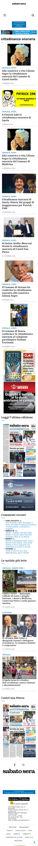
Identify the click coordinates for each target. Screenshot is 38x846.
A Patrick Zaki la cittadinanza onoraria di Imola (16, 117)
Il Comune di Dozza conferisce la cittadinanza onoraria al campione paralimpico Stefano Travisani (17, 337)
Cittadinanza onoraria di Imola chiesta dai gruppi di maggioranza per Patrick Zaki (18, 203)
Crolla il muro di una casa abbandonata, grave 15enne (17, 552)
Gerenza (17, 834)
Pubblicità (27, 834)
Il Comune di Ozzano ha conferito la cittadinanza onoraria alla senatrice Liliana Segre (16, 291)
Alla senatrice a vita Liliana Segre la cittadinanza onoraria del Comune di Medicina (18, 160)
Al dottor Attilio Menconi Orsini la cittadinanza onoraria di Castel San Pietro (17, 247)
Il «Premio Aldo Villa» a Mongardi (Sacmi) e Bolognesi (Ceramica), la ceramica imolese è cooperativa (19, 642)
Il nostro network (20, 804)
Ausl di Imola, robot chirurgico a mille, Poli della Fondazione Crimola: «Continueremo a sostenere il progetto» (21, 526)
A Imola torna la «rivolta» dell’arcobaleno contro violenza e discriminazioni (18, 682)
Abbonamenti (24, 827)
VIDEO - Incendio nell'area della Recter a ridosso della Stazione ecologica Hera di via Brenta (19, 535)
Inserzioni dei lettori (14, 837)
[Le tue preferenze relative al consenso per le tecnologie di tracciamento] (34, 842)
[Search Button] (29, 14)
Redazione (13, 827)
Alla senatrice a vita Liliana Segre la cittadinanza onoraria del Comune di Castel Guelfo (18, 75)
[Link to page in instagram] (23, 765)
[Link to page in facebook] (15, 765)
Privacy (10, 830)
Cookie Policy (21, 830)
